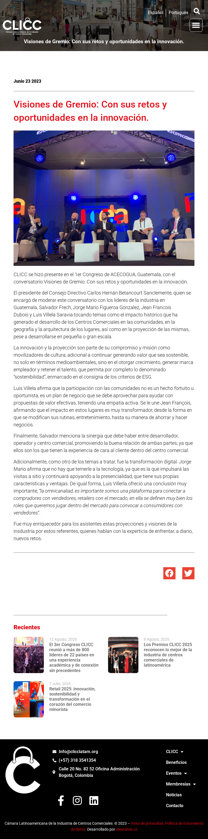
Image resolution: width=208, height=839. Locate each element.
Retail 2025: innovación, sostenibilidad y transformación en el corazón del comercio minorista (72, 699)
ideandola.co (127, 829)
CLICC (172, 751)
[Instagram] (77, 800)
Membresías (178, 784)
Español (155, 12)
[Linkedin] (94, 800)
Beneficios (176, 762)
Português (178, 12)
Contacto (174, 805)
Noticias (174, 794)
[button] (197, 11)
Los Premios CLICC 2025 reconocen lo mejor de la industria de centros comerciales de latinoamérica (168, 655)
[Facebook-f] (61, 800)
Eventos (173, 773)
